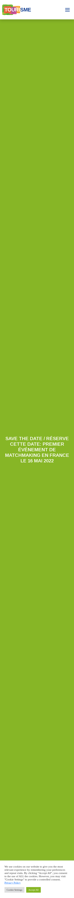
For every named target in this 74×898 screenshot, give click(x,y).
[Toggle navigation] (67, 9)
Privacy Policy (12, 882)
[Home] (16, 9)
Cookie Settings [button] (14, 889)
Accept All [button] (33, 889)
